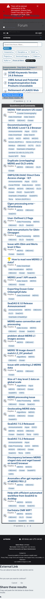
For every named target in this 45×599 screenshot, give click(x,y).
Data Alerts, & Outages (26, 67)
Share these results (11, 98)
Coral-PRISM (14, 185)
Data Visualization (16, 269)
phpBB (16, 555)
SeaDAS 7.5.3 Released (21, 423)
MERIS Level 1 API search (22, 277)
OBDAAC (21, 120)
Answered (8, 52)
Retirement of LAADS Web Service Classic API (23, 92)
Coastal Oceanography (26, 113)
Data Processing (24, 222)
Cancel (14, 583)
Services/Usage (22, 56)
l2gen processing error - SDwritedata (21, 205)
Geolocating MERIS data (21, 408)
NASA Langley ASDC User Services (26, 547)
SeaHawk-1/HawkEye (26, 149)
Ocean (30, 120)
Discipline (21, 52)
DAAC (33, 52)
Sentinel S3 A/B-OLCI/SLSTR (21, 153)
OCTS (30, 146)
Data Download (15, 117)
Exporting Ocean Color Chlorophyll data (21, 290)
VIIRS (21, 393)
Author (6, 60)
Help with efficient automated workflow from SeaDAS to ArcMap (25, 495)
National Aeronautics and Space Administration (22, 549)
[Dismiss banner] (37, 6)
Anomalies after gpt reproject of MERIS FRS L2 (24, 480)
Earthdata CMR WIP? (20, 510)
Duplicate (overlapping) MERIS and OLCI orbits (21, 162)
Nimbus (12, 146)
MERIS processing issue (21, 397)
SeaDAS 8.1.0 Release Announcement (20, 305)
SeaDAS (12, 214)
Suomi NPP (13, 156)
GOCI (11, 138)
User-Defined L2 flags (20, 218)
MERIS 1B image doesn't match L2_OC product (21, 352)
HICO (18, 138)
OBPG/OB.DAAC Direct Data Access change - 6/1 (24, 177)
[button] (27, 101)
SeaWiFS (33, 196)
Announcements (15, 131)
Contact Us (22, 553)
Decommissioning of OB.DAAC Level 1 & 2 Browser (24, 126)
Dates (35, 56)
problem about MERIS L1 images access (21, 337)
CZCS (34, 131)
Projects (7, 56)
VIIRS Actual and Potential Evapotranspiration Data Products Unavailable (23, 82)
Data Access (27, 185)
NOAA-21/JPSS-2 (33, 142)
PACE (19, 192)
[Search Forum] (40, 44)
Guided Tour (15, 32)
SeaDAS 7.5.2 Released (21, 438)
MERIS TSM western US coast (25, 109)
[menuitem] (38, 33)
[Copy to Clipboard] (1, 597)
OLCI (38, 146)
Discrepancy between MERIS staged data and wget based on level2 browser (24, 460)
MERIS (12, 120)
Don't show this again (10, 27)
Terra (23, 156)
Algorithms (21, 357)
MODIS (35, 138)
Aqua (27, 131)
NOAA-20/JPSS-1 (16, 142)
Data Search (29, 117)
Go (22, 583)
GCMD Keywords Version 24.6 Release (22, 74)
